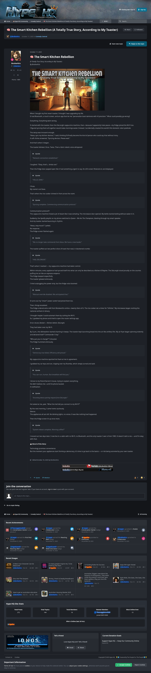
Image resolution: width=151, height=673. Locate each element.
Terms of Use (8, 666)
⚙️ (85, 537)
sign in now (52, 489)
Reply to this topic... (24, 496)
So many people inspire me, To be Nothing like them (60, 565)
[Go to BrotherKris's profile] (8, 36)
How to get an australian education (25, 592)
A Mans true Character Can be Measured (23, 565)
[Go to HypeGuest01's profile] (7, 548)
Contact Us (8, 657)
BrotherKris (16, 63)
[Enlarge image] (67, 70)
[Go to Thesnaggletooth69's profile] (7, 530)
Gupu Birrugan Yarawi (127, 565)
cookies (27, 666)
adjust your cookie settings (78, 666)
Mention (47, 478)
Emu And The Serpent (20, 579)
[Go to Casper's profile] (43, 530)
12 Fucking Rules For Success (94, 565)
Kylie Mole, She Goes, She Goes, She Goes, (132, 579)
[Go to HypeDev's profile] (78, 539)
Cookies (17, 657)
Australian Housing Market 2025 (60, 592)
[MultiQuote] (31, 477)
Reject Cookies (140, 665)
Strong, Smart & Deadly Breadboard (61, 579)
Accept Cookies (124, 665)
